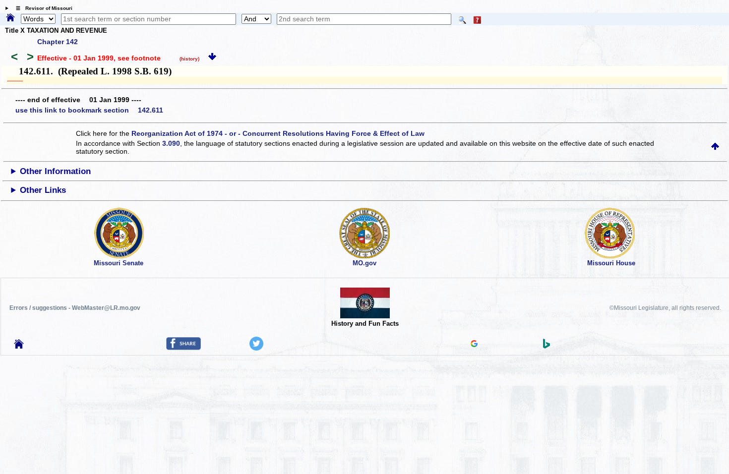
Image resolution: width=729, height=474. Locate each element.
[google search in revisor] (474, 345)
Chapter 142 (57, 42)
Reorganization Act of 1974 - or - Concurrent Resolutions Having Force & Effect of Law (278, 133)
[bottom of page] (212, 58)
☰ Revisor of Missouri (41, 8)
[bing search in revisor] (546, 346)
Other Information (55, 171)
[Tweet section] (256, 348)
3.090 (171, 143)
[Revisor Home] (19, 346)
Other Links (43, 190)
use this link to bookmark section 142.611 (89, 110)
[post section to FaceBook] (183, 348)
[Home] (10, 18)
